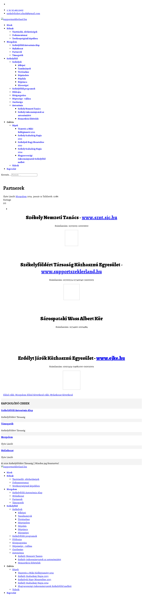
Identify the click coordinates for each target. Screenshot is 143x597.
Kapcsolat (11, 168)
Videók (15, 165)
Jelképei (21, 65)
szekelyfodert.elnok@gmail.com (23, 13)
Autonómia (17, 105)
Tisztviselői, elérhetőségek (24, 31)
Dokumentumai (19, 35)
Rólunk (10, 28)
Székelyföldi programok (23, 88)
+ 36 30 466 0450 (15, 10)
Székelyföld (12, 58)
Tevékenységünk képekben (25, 38)
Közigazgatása (19, 95)
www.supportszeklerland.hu (71, 271)
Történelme (23, 72)
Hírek (9, 25)
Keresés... (6, 174)
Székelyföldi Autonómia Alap (26, 45)
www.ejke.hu (110, 358)
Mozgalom (12, 41)
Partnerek (17, 51)
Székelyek (17, 62)
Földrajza (16, 92)
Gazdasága (17, 102)
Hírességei (23, 85)
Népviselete (23, 75)
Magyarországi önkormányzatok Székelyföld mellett (32, 159)
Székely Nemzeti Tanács (29, 108)
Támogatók (17, 55)
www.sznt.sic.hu (99, 217)
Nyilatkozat (17, 48)
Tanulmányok (24, 68)
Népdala (22, 78)
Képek (15, 125)
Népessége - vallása (21, 98)
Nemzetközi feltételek (28, 118)
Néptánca (22, 82)
